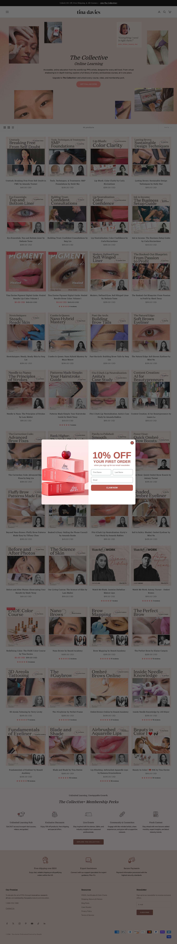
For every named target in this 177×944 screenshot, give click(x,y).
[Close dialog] (132, 442)
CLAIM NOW (112, 488)
